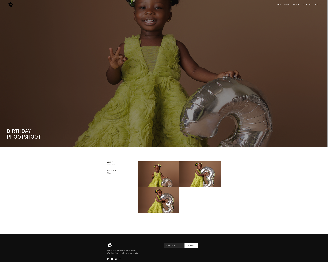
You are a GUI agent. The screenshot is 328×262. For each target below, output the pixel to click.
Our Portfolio (306, 4)
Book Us (296, 4)
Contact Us (317, 4)
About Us (287, 4)
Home (279, 4)
